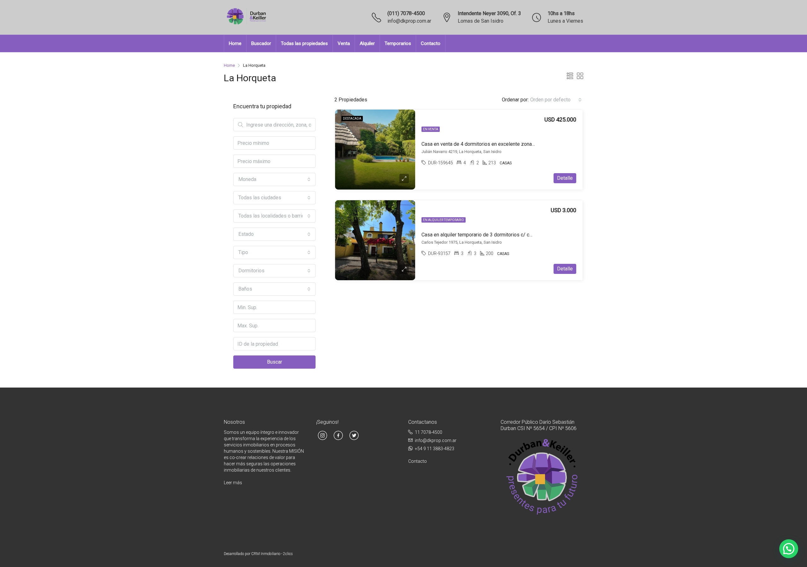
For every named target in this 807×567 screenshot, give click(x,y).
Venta (344, 43)
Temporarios (398, 43)
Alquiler (367, 43)
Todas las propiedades (304, 43)
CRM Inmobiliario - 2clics (272, 554)
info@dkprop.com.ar (409, 21)
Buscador (261, 43)
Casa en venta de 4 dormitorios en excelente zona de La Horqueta (494, 144)
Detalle (565, 178)
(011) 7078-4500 (406, 13)
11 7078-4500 (428, 432)
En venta (430, 129)
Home (235, 43)
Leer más (233, 482)
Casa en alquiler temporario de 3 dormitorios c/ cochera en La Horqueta (500, 235)
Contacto (430, 43)
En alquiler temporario (443, 220)
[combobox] (556, 99)
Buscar (274, 362)
